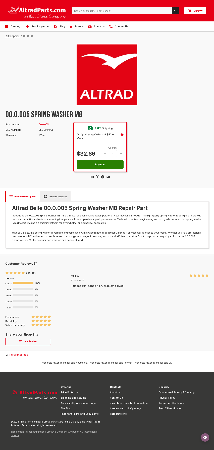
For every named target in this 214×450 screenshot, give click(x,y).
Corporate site (118, 413)
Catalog (15, 26)
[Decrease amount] (105, 153)
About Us (115, 392)
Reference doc (18, 354)
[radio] (7, 273)
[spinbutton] (113, 153)
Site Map (66, 408)
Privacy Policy (167, 397)
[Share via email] (108, 177)
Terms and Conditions (172, 403)
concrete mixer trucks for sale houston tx (65, 362)
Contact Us (116, 397)
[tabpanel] (107, 223)
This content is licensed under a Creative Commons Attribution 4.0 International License (54, 433)
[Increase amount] (121, 153)
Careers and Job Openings (126, 408)
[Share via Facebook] (103, 177)
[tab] (22, 197)
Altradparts (12, 36)
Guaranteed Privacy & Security (177, 392)
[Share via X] (97, 177)
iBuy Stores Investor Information (129, 403)
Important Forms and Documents (80, 413)
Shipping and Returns (73, 397)
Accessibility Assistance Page (78, 403)
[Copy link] (92, 177)
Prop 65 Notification (170, 408)
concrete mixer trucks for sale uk (153, 362)
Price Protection (70, 392)
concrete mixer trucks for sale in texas (111, 362)
